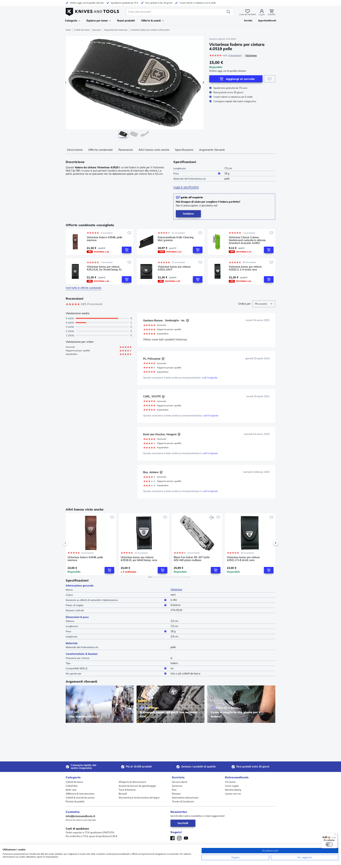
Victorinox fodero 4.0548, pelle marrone (104, 239)
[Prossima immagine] (203, 82)
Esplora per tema (97, 20)
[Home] (92, 11)
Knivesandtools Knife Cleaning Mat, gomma (176, 239)
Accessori (96, 30)
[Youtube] (186, 838)
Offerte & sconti (151, 20)
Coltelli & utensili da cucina (80, 797)
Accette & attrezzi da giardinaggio (137, 785)
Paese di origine (75, 605)
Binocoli (123, 793)
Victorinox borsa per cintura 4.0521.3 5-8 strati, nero (243, 559)
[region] (135, 87)
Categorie (71, 20)
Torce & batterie (127, 789)
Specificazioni (184, 149)
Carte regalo (232, 785)
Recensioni (125, 149)
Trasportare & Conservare (116, 30)
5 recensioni (235, 55)
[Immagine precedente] (65, 82)
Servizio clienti (179, 781)
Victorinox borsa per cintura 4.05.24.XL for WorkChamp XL (104, 268)
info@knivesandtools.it (80, 816)
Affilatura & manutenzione (80, 793)
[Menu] (335, 835)
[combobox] (264, 303)
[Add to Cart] (126, 250)
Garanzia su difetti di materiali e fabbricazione (92, 600)
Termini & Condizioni (183, 801)
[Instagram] (179, 838)
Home (68, 30)
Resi (174, 789)
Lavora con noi (233, 793)
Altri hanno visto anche (154, 149)
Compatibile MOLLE (77, 668)
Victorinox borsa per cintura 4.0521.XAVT (174, 268)
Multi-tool (71, 789)
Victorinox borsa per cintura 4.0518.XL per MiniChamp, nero (139, 559)
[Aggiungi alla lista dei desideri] (269, 78)
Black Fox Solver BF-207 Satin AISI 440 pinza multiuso (192, 559)
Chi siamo (230, 781)
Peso (176, 173)
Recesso (176, 793)
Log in (262, 14)
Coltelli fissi (71, 785)
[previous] (71, 543)
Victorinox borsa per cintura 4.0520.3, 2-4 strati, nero (245, 268)
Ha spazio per (73, 673)
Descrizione (75, 149)
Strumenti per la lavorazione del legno (139, 797)
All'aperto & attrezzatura (132, 781)
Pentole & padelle (75, 801)
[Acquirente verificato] (187, 320)
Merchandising (233, 789)
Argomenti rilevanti (212, 149)
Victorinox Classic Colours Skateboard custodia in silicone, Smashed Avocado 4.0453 (247, 240)
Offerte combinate (100, 149)
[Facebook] (172, 838)
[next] (269, 543)
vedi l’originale (210, 377)
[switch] (329, 844)
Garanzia (177, 785)
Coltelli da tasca (81, 30)
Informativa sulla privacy (185, 797)
